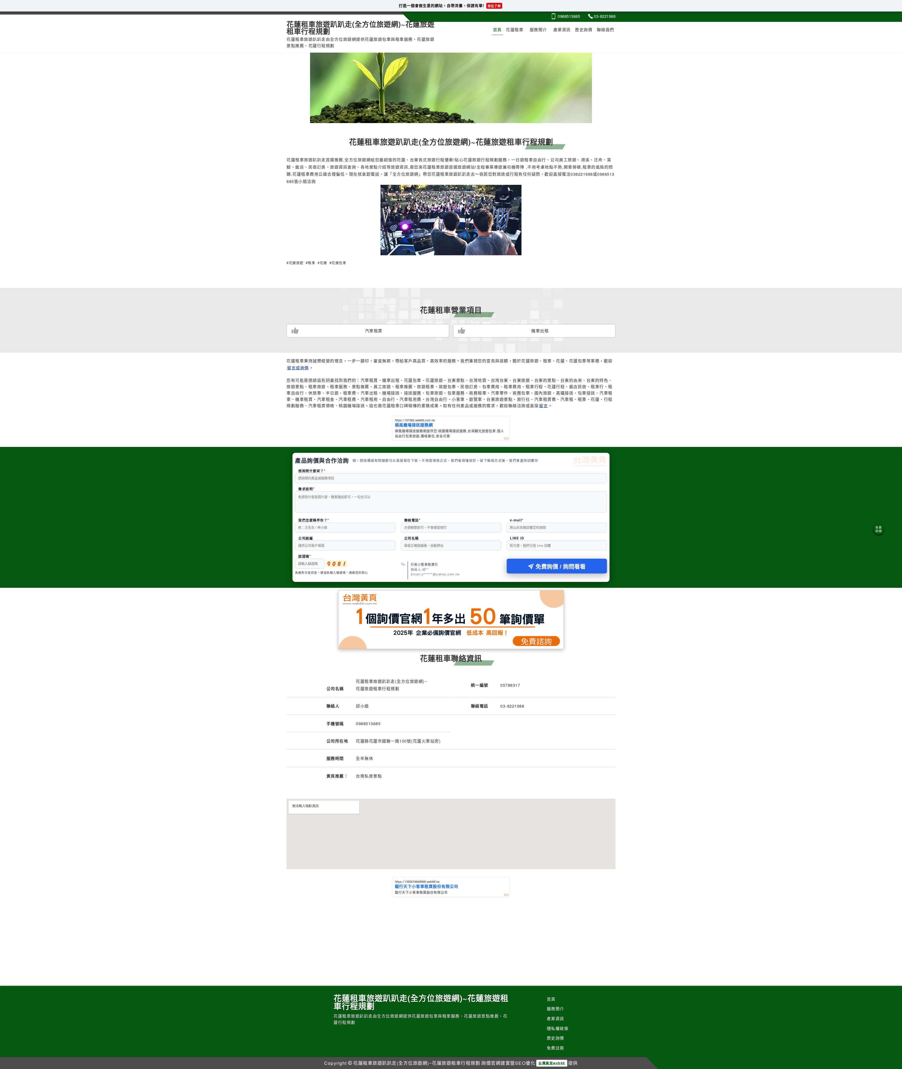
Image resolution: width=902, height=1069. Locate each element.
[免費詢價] (878, 529)
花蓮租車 (514, 29)
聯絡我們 (605, 29)
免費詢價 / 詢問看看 (561, 566)
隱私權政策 (558, 1028)
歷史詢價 (583, 29)
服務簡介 (538, 29)
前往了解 (494, 6)
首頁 (497, 29)
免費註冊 (555, 1048)
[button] (445, 116)
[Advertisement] (451, 932)
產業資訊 (562, 29)
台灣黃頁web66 (551, 1063)
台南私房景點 (369, 776)
